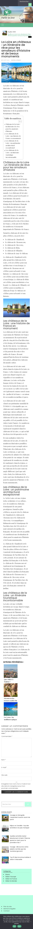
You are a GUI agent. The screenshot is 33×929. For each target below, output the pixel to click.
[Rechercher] (28, 804)
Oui (14, 926)
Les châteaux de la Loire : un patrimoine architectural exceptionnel (13, 144)
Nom (3, 760)
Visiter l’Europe (10, 877)
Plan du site (7, 907)
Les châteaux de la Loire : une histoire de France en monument (13, 136)
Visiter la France (16, 60)
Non (19, 926)
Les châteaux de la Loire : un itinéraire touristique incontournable (12, 153)
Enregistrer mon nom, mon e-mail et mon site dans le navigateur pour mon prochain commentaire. (16, 786)
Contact (6, 911)
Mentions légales (9, 909)
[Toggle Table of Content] (19, 121)
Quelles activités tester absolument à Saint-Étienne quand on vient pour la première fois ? (20, 35)
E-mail (4, 767)
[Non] (31, 921)
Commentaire (6, 736)
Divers (7, 874)
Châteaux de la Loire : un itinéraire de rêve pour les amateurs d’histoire (13, 127)
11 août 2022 (6, 60)
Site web (4, 775)
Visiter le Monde (11, 881)
